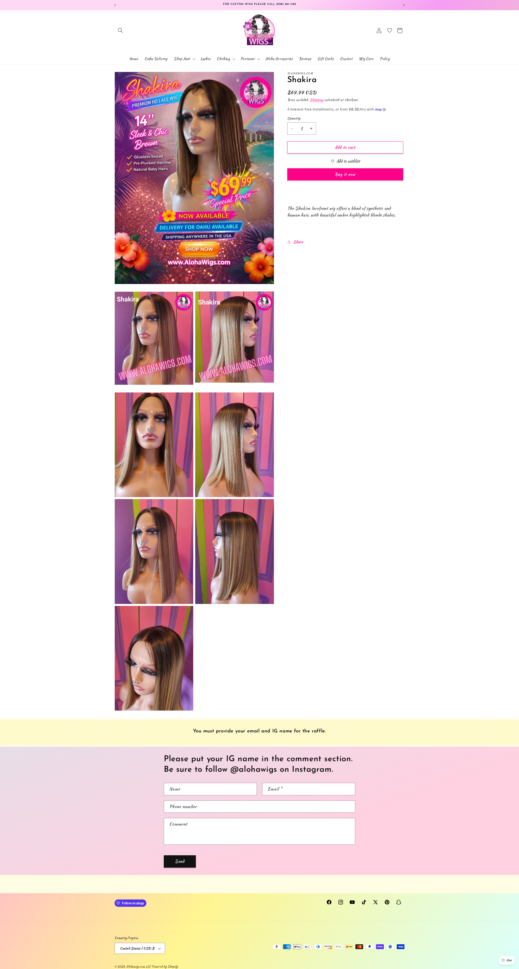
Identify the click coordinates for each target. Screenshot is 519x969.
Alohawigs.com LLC (138, 966)
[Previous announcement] (115, 5)
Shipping (316, 100)
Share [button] (298, 242)
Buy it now (345, 174)
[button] (120, 30)
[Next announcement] (404, 5)
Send (179, 861)
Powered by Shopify (165, 966)
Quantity (293, 118)
